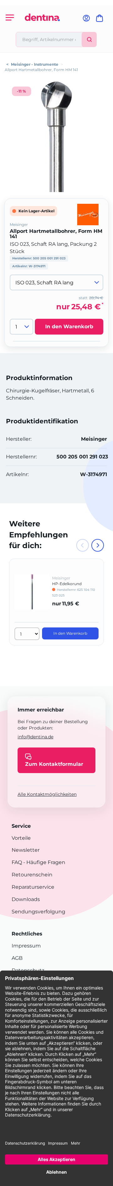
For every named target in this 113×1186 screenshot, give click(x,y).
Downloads (26, 899)
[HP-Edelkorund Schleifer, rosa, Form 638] (32, 596)
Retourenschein (32, 875)
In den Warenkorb (69, 327)
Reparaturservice (33, 887)
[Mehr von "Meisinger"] (87, 214)
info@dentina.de (35, 737)
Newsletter (26, 850)
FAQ (17, 862)
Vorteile (21, 838)
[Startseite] (42, 29)
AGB (17, 958)
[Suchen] (89, 39)
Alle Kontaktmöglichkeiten (47, 794)
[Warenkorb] (101, 20)
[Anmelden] (86, 20)
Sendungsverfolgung (38, 912)
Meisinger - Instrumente (34, 64)
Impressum (26, 946)
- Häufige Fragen (43, 862)
